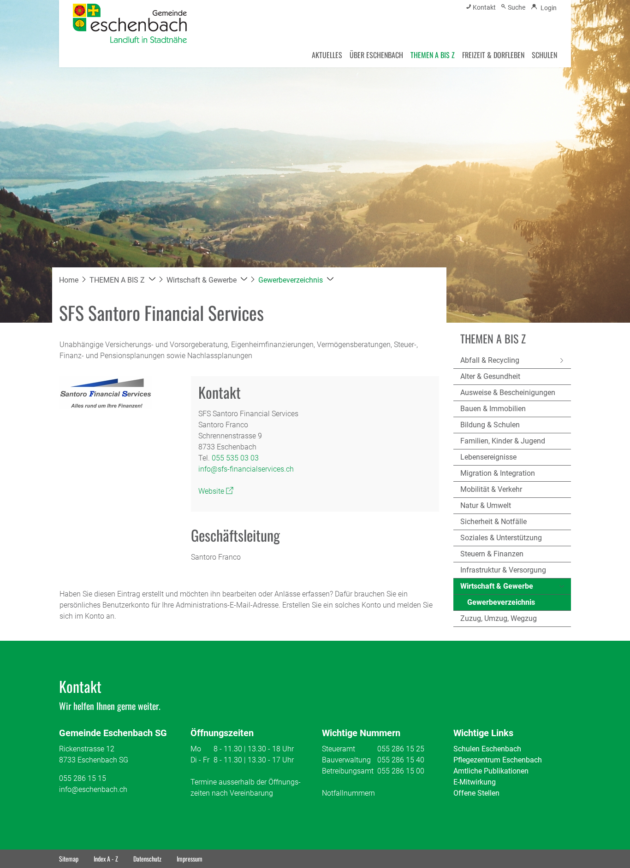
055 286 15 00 (400, 771)
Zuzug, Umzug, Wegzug (498, 618)
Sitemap (68, 858)
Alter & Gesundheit (490, 376)
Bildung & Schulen (490, 424)
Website (215, 491)
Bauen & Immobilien (493, 408)
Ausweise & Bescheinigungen (507, 392)
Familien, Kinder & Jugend (502, 441)
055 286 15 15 (82, 778)
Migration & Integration (497, 473)
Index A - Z (106, 858)
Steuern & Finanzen (491, 553)
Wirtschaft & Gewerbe (496, 586)
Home (68, 280)
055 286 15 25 (400, 748)
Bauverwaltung (346, 760)
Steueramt (338, 748)
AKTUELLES (327, 54)
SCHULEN (544, 54)
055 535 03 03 (235, 458)
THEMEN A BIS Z (432, 54)
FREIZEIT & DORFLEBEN (493, 54)
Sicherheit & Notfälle (493, 521)
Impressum (189, 858)
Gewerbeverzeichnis (501, 604)
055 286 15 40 (400, 760)
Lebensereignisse (488, 457)
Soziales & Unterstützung (501, 537)
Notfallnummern (348, 793)
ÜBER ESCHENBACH (376, 54)
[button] (122, 280)
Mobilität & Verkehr (491, 489)
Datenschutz (147, 858)
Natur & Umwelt (485, 505)
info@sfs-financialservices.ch (246, 469)
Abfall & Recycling (489, 360)
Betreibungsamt (348, 771)
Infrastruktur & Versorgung (503, 570)
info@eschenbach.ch (93, 789)
